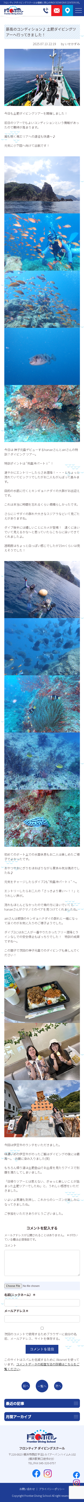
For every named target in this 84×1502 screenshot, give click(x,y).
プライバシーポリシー (52, 1489)
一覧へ (42, 1386)
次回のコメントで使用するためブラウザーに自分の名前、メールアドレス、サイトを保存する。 (40, 1336)
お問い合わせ (27, 1489)
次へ (58, 1386)
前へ (26, 1386)
